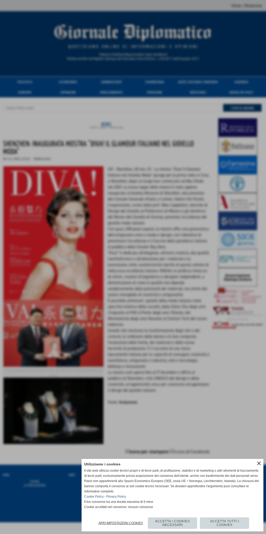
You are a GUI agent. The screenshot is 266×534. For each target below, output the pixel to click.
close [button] (259, 463)
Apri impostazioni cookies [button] (120, 523)
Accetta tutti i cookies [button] (224, 523)
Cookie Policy (94, 496)
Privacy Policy (116, 496)
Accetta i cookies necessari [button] (172, 523)
